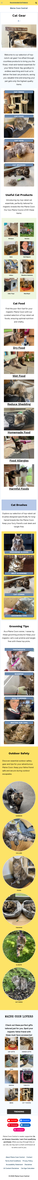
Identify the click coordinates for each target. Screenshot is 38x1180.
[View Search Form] (36, 2)
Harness (27, 238)
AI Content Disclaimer (11, 1168)
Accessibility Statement (14, 1164)
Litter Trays (11, 293)
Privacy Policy (28, 1161)
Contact (29, 1157)
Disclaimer (28, 1164)
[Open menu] (2, 2)
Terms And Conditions (13, 1161)
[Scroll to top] (32, 1134)
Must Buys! (27, 293)
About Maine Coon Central (15, 1157)
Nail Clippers (27, 257)
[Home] (18, 21)
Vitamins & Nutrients (27, 275)
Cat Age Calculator (27, 1168)
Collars (11, 275)
